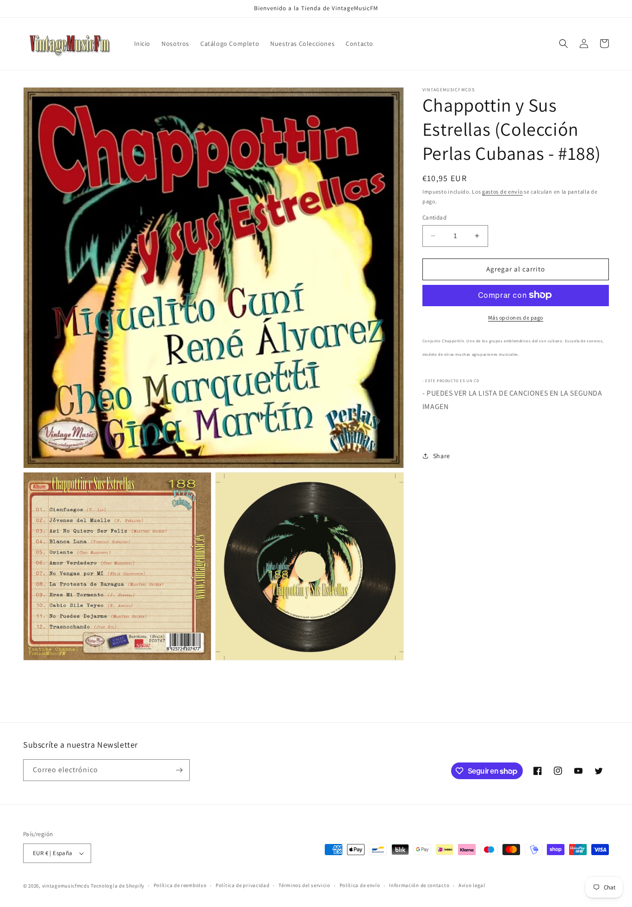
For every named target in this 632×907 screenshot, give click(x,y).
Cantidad (434, 217)
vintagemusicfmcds (66, 885)
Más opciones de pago (515, 317)
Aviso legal (472, 885)
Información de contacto (419, 885)
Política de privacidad (242, 885)
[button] (563, 43)
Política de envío (360, 885)
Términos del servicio (304, 885)
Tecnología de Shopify (117, 885)
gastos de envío (502, 191)
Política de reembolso (180, 885)
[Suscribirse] (179, 770)
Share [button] (441, 455)
